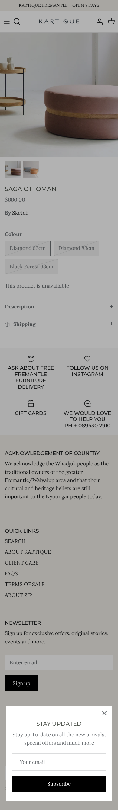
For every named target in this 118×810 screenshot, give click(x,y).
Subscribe (59, 783)
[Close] (104, 713)
